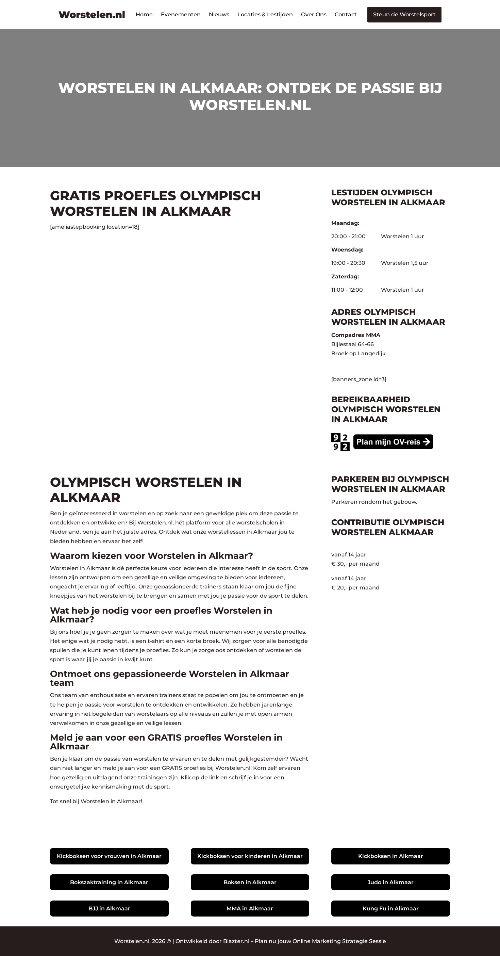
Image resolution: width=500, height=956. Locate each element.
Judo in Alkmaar (391, 882)
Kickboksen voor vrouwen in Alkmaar (109, 856)
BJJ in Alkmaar (109, 908)
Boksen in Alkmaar (250, 882)
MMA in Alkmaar (250, 908)
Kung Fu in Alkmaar (391, 908)
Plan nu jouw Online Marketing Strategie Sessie (320, 941)
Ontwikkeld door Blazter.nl (212, 941)
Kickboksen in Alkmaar (390, 856)
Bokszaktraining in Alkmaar (109, 882)
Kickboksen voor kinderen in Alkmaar (250, 856)
